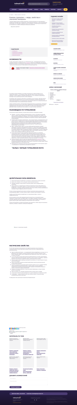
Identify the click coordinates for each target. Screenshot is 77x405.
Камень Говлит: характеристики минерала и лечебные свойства (28, 352)
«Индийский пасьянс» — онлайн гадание (56, 26)
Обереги (59, 9)
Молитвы (53, 9)
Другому (51, 98)
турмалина (28, 62)
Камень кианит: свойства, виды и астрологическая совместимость (13, 370)
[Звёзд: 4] (21, 331)
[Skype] (17, 328)
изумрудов (39, 139)
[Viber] (14, 328)
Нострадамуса (53, 94)
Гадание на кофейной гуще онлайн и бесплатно (57, 33)
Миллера (52, 92)
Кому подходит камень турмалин (41, 369)
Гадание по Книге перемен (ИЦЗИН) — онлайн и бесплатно (58, 23)
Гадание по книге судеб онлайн (58, 38)
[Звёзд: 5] (25, 331)
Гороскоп (14, 9)
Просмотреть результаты (58, 102)
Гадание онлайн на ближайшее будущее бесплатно (58, 36)
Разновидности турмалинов (17, 52)
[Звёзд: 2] (14, 331)
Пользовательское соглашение (17, 402)
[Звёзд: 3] (18, 331)
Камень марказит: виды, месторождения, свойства (41, 352)
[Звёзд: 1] (11, 331)
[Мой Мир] (12, 328)
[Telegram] (18, 328)
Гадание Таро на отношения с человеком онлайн (58, 30)
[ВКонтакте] (9, 328)
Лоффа (51, 95)
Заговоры (55, 58)
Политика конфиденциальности (35, 393)
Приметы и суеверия (57, 73)
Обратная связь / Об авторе (18, 393)
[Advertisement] (24, 81)
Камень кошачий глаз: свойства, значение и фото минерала (13, 352)
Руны (41, 9)
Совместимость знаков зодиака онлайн (58, 54)
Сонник (30, 9)
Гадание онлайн (57, 2)
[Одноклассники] (11, 328)
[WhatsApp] (15, 328)
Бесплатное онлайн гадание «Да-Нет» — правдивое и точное (57, 19)
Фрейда (51, 93)
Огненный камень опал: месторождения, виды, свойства (28, 370)
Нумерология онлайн (58, 78)
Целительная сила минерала (17, 53)
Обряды (36, 9)
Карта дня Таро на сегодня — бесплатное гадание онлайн (57, 41)
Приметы (47, 9)
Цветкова (52, 96)
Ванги (51, 97)
